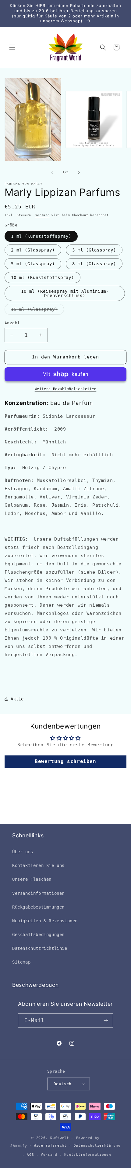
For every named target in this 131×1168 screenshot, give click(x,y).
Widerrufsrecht (50, 1146)
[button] (12, 47)
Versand (42, 215)
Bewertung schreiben (65, 761)
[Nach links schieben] (52, 172)
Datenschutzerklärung (97, 1146)
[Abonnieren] (106, 1020)
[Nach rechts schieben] (79, 172)
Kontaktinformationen (87, 1155)
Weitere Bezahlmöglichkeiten (66, 389)
